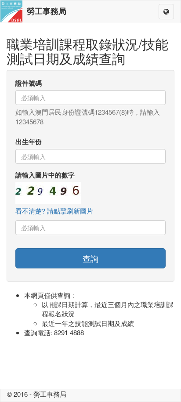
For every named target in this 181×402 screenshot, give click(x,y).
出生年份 (28, 141)
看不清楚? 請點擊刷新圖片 (54, 210)
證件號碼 (28, 83)
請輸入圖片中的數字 (45, 175)
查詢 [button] (90, 258)
